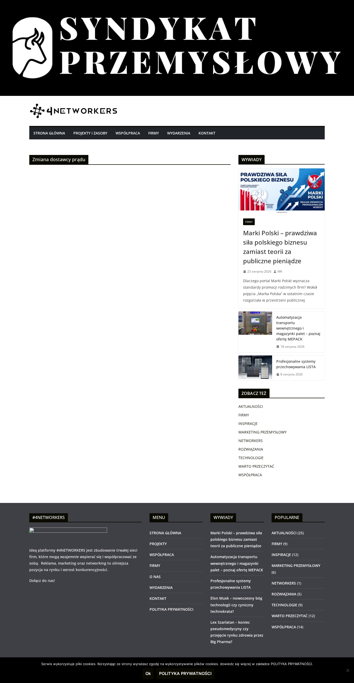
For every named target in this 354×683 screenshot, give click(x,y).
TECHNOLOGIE (251, 457)
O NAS (155, 576)
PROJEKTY (158, 543)
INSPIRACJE (248, 423)
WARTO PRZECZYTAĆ (256, 466)
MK (280, 271)
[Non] (347, 670)
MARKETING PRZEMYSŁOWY (262, 432)
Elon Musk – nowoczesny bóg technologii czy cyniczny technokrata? (236, 605)
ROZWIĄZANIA (250, 449)
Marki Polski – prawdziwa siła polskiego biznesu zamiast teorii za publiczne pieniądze (280, 247)
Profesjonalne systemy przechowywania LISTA (296, 364)
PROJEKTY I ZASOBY (90, 133)
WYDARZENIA (178, 133)
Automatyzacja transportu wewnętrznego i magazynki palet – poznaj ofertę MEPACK (298, 328)
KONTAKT (207, 133)
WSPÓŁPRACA (128, 133)
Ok (148, 673)
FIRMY (153, 133)
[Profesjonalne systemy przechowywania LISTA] (255, 367)
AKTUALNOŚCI (250, 406)
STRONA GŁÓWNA (49, 133)
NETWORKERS (250, 440)
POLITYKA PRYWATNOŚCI (171, 609)
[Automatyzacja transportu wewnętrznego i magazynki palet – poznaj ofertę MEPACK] (255, 332)
